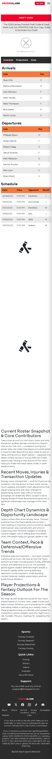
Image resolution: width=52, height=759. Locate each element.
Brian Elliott (9, 176)
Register (5, 715)
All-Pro (39, 3)
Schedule (8, 60)
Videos (26, 667)
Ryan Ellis (7, 80)
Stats (33, 60)
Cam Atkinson (10, 92)
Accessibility (45, 710)
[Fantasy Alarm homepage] (11, 3)
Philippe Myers (10, 135)
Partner (14, 710)
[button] (48, 3)
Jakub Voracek (10, 153)
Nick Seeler (8, 109)
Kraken (31, 225)
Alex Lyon (8, 170)
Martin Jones (9, 115)
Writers (26, 663)
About (4, 710)
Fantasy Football (26, 637)
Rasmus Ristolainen (12, 86)
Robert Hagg (9, 147)
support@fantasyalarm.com (26, 689)
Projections (22, 60)
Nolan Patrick (9, 141)
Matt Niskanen (10, 158)
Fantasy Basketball (26, 644)
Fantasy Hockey (26, 648)
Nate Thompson (11, 104)
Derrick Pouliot (10, 164)
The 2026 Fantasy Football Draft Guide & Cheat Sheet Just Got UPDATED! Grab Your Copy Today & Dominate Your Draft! (26, 27)
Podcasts (26, 671)
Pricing (26, 659)
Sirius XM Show (26, 675)
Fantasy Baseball (26, 641)
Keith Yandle (9, 98)
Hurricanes (33, 202)
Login (29, 715)
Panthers (32, 196)
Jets (30, 214)
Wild (30, 219)
